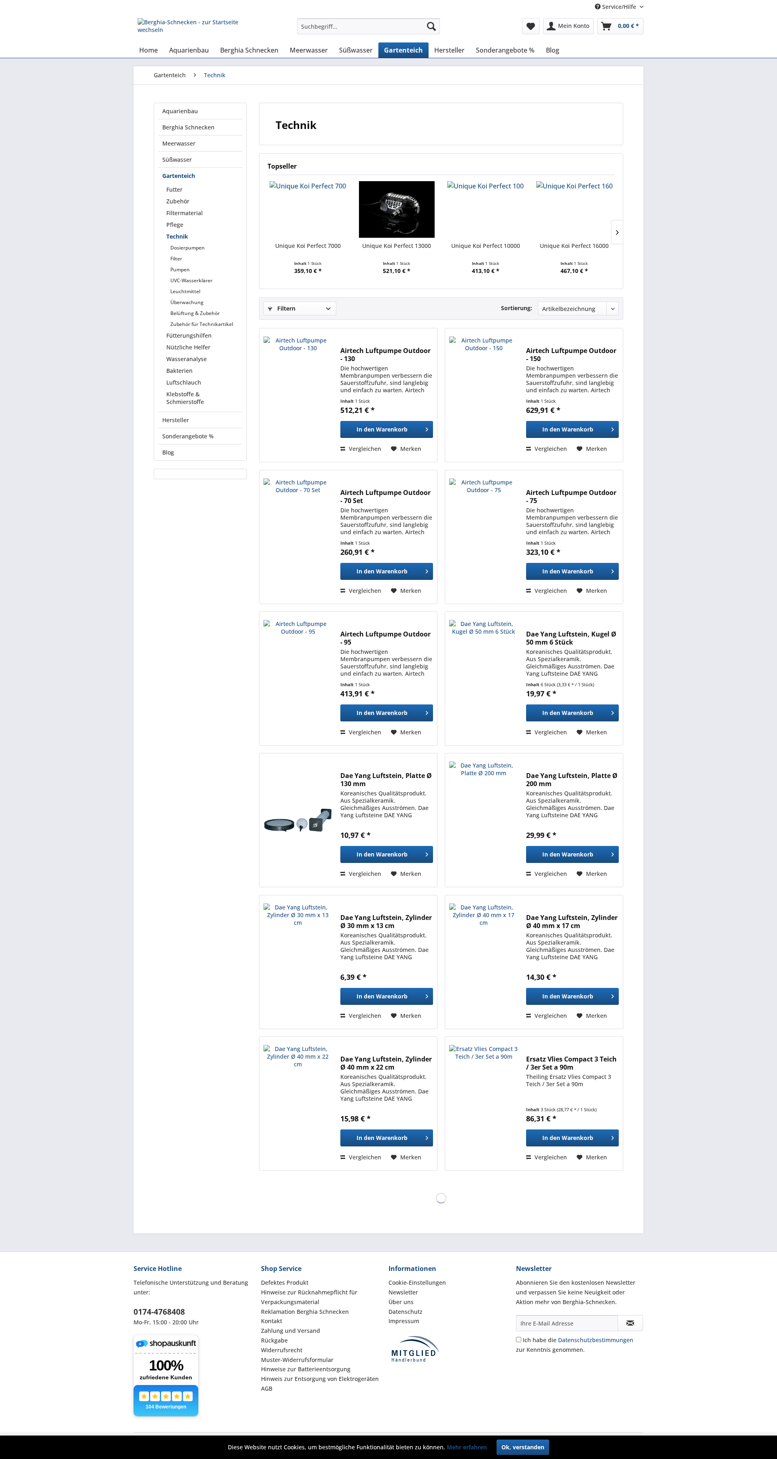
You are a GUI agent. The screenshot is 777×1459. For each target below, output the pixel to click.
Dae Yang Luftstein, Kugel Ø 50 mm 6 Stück (571, 638)
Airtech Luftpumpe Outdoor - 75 (571, 496)
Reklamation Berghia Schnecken (305, 1311)
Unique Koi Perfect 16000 (574, 246)
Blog (168, 452)
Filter (176, 258)
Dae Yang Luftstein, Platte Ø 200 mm (572, 780)
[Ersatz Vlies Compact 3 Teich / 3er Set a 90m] (483, 1103)
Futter (174, 189)
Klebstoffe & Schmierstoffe (185, 398)
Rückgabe (274, 1340)
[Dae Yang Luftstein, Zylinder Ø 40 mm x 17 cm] (483, 962)
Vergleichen (364, 449)
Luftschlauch (183, 382)
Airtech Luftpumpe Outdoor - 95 (385, 638)
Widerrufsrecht (281, 1350)
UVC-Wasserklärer (191, 280)
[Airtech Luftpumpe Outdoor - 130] (297, 395)
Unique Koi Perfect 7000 (308, 246)
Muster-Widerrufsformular (297, 1360)
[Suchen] (431, 26)
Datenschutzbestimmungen (595, 1340)
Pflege (174, 224)
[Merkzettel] (530, 26)
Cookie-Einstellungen (417, 1282)
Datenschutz (405, 1311)
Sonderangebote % (188, 436)
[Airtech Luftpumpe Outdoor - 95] (297, 678)
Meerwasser (178, 143)
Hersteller (175, 420)
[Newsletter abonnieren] (630, 1323)
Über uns (401, 1302)
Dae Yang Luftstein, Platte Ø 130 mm (386, 780)
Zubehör (177, 201)
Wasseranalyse (186, 359)
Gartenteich (178, 176)
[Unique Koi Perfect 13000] (397, 209)
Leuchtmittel (185, 291)
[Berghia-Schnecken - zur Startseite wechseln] (199, 28)
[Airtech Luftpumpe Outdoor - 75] (483, 537)
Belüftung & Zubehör (195, 313)
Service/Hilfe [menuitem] (619, 7)
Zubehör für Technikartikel (201, 324)
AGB (266, 1388)
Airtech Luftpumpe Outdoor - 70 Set (385, 496)
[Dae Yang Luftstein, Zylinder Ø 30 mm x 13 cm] (297, 962)
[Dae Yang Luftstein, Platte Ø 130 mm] (297, 820)
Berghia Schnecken (188, 127)
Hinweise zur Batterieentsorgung (305, 1369)
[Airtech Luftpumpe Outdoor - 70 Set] (297, 537)
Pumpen (180, 269)
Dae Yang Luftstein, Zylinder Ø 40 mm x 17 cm (572, 921)
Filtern (285, 308)
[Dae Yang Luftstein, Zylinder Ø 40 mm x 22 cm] (297, 1103)
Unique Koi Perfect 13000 (396, 246)
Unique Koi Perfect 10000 (485, 246)
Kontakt (271, 1321)
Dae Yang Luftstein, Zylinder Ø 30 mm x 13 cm (386, 921)
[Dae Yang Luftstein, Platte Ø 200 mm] (483, 820)
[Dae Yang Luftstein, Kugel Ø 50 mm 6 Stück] (483, 678)
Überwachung (187, 302)
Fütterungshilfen (189, 335)
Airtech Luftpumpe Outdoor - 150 (571, 355)
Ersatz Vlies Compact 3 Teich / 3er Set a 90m (571, 1063)
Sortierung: (516, 308)
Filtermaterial (184, 213)
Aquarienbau (180, 111)
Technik (177, 236)
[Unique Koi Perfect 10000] (485, 209)
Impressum (403, 1321)
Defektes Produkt (284, 1282)
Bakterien (179, 370)
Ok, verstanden (522, 1447)
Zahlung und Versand (290, 1330)
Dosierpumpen (187, 247)
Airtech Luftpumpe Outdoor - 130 (385, 355)
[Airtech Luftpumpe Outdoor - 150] (483, 395)
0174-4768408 (159, 1312)
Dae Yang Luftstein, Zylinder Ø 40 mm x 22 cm (386, 1063)
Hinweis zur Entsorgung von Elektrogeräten (320, 1379)
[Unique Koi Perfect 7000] (308, 209)
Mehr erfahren (467, 1447)
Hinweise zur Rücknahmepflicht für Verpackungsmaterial (309, 1297)
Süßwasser (177, 159)
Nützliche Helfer (188, 347)
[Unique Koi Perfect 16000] (574, 209)
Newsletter (403, 1292)
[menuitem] (368, 26)
